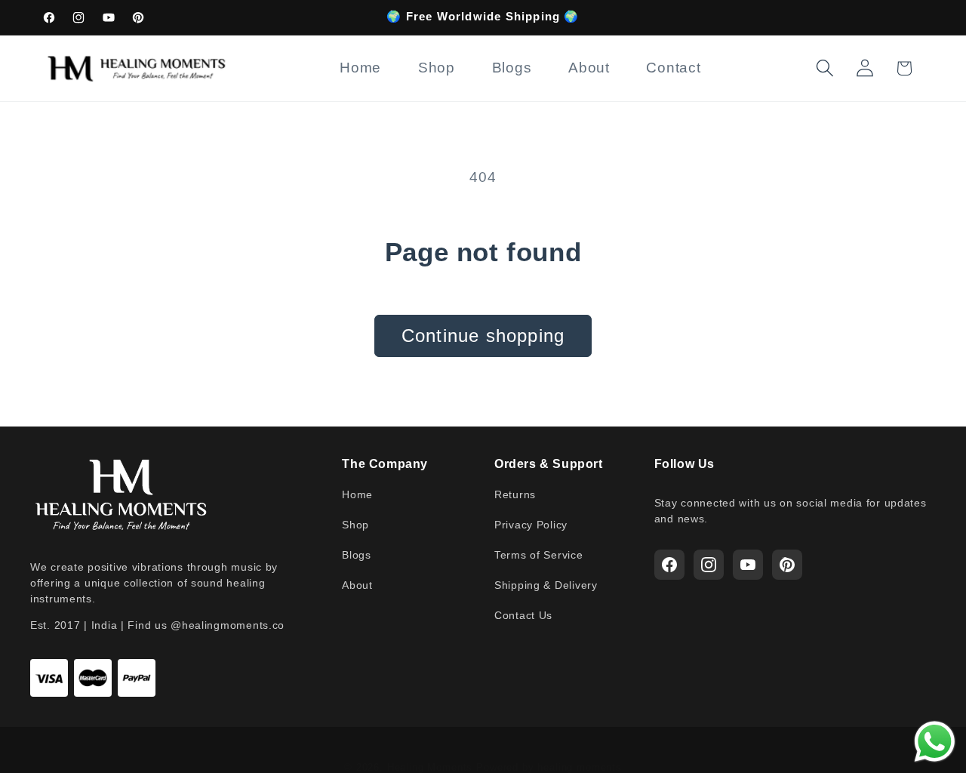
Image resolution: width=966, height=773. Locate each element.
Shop (355, 525)
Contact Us (523, 615)
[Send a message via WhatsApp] (934, 741)
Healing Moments (430, 767)
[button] (824, 68)
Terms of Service (538, 555)
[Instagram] (709, 565)
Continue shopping (483, 335)
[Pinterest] (787, 565)
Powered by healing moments (549, 767)
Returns (515, 494)
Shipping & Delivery (546, 585)
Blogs (356, 555)
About (357, 585)
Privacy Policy (531, 525)
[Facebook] (669, 565)
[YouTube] (748, 565)
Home (357, 494)
